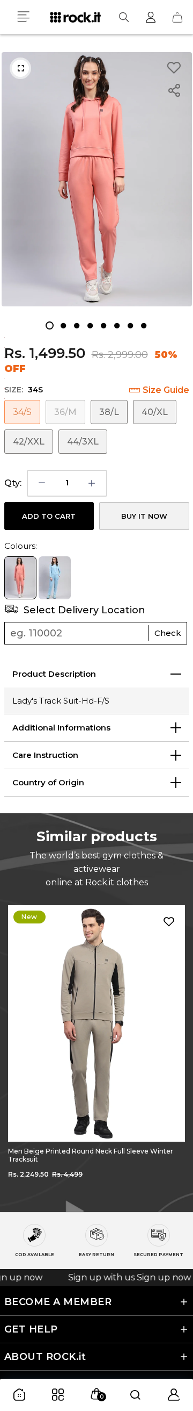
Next (177, 1050)
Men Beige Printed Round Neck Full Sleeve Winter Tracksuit (90, 1155)
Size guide (166, 390)
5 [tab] (103, 325)
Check (167, 633)
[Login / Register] (150, 17)
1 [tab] (50, 325)
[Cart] (177, 17)
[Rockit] (75, 17)
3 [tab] (76, 325)
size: (23, 390)
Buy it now (144, 516)
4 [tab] (90, 325)
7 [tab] (130, 325)
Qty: (12, 483)
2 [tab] (63, 325)
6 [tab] (117, 325)
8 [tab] (143, 325)
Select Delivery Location (83, 610)
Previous (16, 1050)
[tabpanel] (97, 179)
